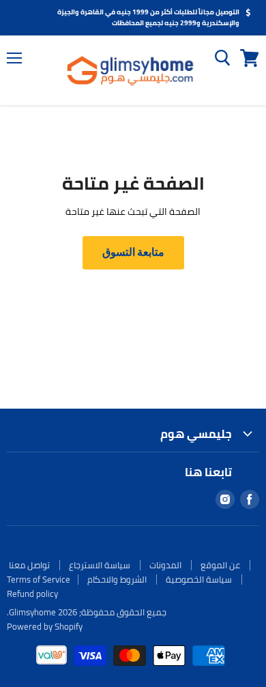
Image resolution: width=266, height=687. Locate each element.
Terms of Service (38, 579)
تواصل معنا (29, 565)
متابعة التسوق (133, 252)
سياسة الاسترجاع (99, 565)
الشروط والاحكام (117, 579)
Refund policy (32, 593)
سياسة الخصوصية (199, 579)
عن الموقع (220, 565)
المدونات (165, 565)
